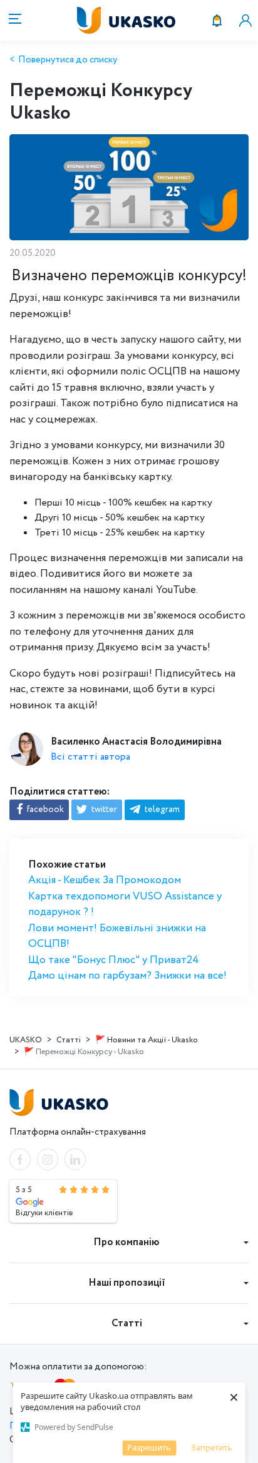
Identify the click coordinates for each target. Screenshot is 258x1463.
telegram (161, 809)
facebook (44, 809)
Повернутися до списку (67, 60)
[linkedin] (75, 1159)
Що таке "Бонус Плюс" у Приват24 (113, 960)
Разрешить (149, 1447)
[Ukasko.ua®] (139, 20)
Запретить (211, 1447)
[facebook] (20, 1159)
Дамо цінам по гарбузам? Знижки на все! (127, 976)
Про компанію (126, 1242)
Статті (126, 1323)
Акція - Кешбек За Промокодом (104, 880)
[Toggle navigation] (12, 20)
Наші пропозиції (126, 1283)
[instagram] (47, 1159)
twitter (103, 809)
